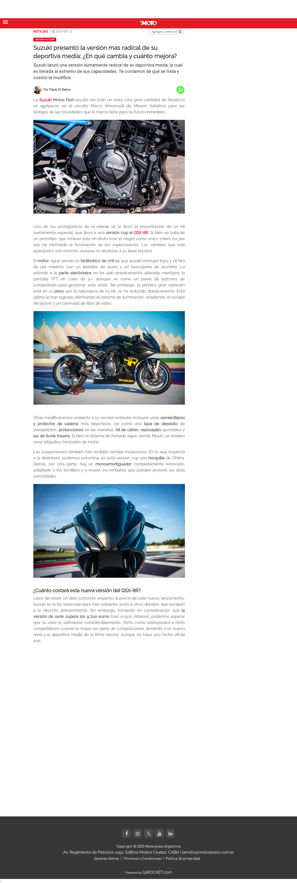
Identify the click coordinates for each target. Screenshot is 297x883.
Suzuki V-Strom (44, 39)
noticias (40, 31)
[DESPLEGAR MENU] (5, 22)
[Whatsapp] (180, 90)
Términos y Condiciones (142, 858)
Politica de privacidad (183, 858)
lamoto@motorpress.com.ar (208, 852)
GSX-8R (141, 232)
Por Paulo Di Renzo (57, 89)
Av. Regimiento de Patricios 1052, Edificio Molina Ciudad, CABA (121, 852)
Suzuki (45, 99)
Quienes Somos (106, 858)
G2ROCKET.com (157, 872)
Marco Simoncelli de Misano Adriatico (128, 105)
